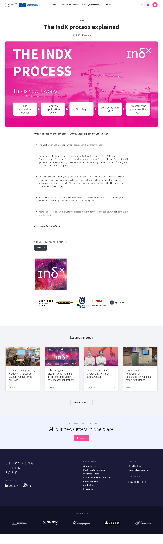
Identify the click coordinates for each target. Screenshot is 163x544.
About (107, 4)
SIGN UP (40, 247)
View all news (80, 402)
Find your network (68, 4)
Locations (88, 489)
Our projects (89, 466)
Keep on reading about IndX (47, 226)
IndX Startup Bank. (61, 165)
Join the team (135, 466)
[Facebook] (145, 482)
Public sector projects (94, 470)
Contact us (88, 485)
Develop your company (90, 4)
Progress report (91, 473)
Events (54, 4)
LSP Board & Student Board (97, 477)
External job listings (138, 470)
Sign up (80, 438)
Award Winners (90, 481)
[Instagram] (138, 482)
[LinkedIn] (131, 482)
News (82, 20)
